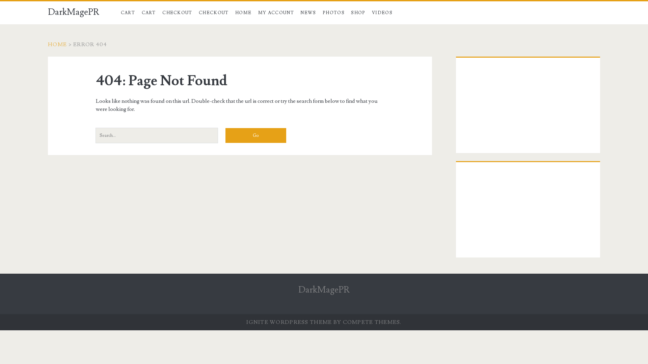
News (308, 13)
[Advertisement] (528, 107)
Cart (128, 13)
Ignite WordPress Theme (289, 322)
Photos (334, 13)
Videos (382, 13)
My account (276, 13)
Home (243, 13)
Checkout (177, 13)
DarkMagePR (73, 12)
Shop (358, 13)
